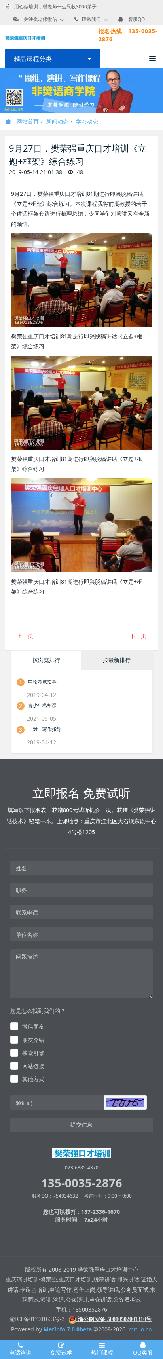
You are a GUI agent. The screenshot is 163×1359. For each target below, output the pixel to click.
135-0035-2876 (81, 1183)
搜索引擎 (33, 1053)
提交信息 (81, 1124)
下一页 (138, 636)
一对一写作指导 (44, 729)
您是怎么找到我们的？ (38, 1010)
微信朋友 (33, 1026)
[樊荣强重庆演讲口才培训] (25, 37)
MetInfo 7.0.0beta (68, 1329)
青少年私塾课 (42, 705)
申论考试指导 (42, 681)
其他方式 (33, 1079)
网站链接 (33, 1066)
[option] (81, 90)
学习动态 (87, 121)
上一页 (25, 636)
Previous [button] (4, 91)
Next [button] (159, 91)
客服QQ (136, 19)
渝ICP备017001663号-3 (36, 1319)
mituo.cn (140, 1329)
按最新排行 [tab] (117, 660)
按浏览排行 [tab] (46, 660)
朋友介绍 (33, 1040)
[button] (125, 1102)
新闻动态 (57, 121)
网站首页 (27, 121)
